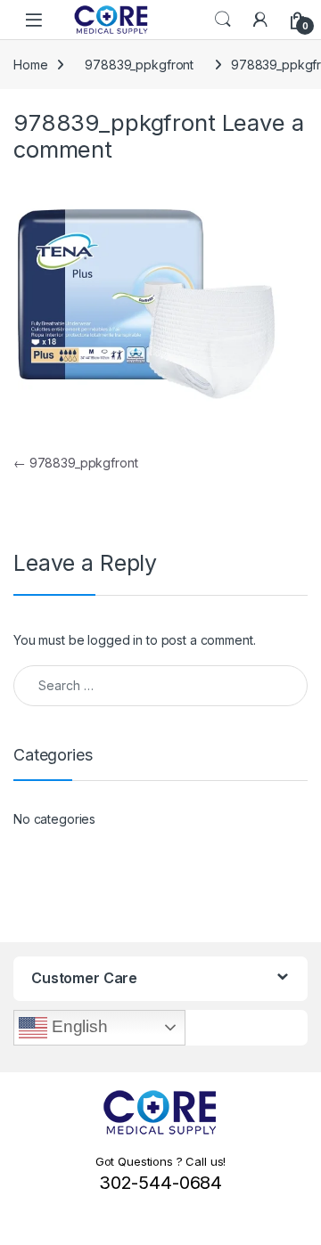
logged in (115, 639)
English (77, 1026)
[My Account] (260, 19)
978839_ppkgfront (139, 64)
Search (223, 19)
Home (30, 64)
